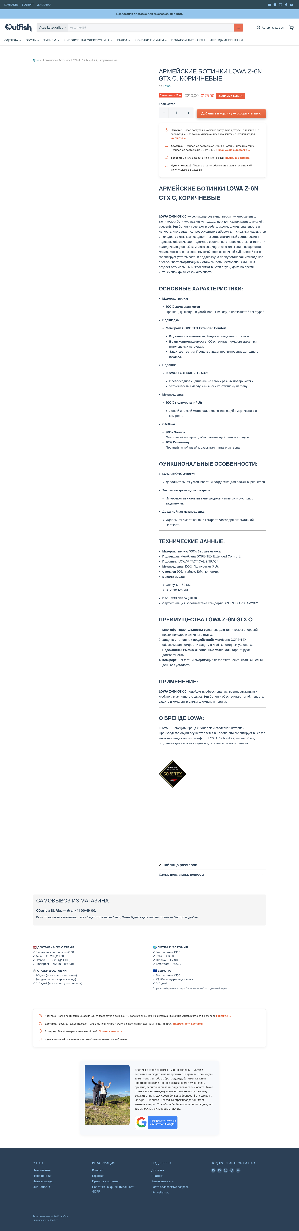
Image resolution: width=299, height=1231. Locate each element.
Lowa (167, 86)
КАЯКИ (122, 40)
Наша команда (42, 1181)
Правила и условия (105, 1181)
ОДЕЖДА (11, 40)
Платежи (157, 1175)
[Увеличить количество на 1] (188, 113)
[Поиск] (238, 28)
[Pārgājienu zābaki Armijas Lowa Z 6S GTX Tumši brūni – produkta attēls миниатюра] (39, 78)
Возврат (97, 1170)
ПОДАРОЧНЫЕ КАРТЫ (188, 40)
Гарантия (98, 1175)
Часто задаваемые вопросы (170, 1187)
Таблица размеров (180, 865)
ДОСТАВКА (44, 4)
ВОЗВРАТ (28, 4)
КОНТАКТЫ (11, 4)
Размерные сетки (163, 1181)
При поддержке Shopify (45, 1220)
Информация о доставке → (233, 150)
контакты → (178, 138)
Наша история (42, 1175)
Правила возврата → (112, 1031)
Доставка (157, 1170)
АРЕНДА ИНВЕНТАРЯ (226, 40)
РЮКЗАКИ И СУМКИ (149, 40)
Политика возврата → (239, 157)
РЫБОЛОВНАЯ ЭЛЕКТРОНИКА (87, 40)
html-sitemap (160, 1192)
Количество (167, 104)
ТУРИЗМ (50, 40)
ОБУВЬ (31, 40)
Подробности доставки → (189, 1023)
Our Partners (41, 1187)
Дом (36, 60)
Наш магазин (42, 1170)
